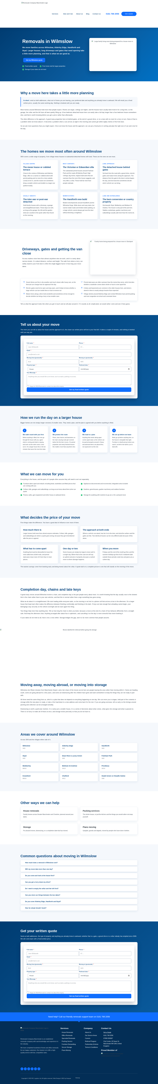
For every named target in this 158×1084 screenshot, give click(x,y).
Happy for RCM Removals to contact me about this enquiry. (47, 386)
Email (28, 350)
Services (55, 14)
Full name (30, 343)
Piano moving (89, 827)
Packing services (91, 811)
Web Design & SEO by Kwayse (62, 1078)
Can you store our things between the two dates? (42, 895)
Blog (87, 14)
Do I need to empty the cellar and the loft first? (42, 888)
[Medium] (35, 1068)
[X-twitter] (38, 1068)
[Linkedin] (32, 1068)
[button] (79, 862)
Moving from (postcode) (34, 357)
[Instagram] (25, 1068)
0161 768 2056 (103, 1017)
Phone (81, 343)
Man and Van (68, 14)
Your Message (31, 372)
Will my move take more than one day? (39, 869)
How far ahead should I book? (35, 908)
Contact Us (97, 14)
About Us (79, 14)
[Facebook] (21, 1068)
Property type (31, 365)
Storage (27, 827)
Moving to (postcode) (86, 357)
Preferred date (83, 365)
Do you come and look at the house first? (39, 875)
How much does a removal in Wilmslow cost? (41, 863)
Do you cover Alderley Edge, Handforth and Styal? (43, 901)
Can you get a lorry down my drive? (38, 882)
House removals (31, 811)
